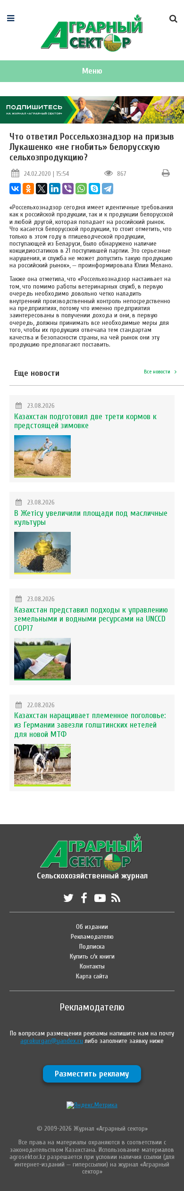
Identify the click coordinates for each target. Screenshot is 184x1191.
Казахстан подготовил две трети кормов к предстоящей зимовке (85, 421)
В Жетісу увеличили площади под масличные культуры (90, 518)
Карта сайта (92, 976)
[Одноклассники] (28, 188)
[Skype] (94, 188)
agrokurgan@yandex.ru (51, 1041)
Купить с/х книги (92, 956)
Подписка (92, 947)
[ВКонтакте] (15, 188)
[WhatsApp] (81, 188)
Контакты (92, 966)
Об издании (92, 927)
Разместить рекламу (92, 1074)
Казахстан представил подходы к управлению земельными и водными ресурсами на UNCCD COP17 (91, 619)
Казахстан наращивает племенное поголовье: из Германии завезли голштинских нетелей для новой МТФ (90, 725)
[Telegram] (107, 188)
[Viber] (68, 188)
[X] (41, 188)
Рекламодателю (92, 937)
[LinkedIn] (54, 188)
